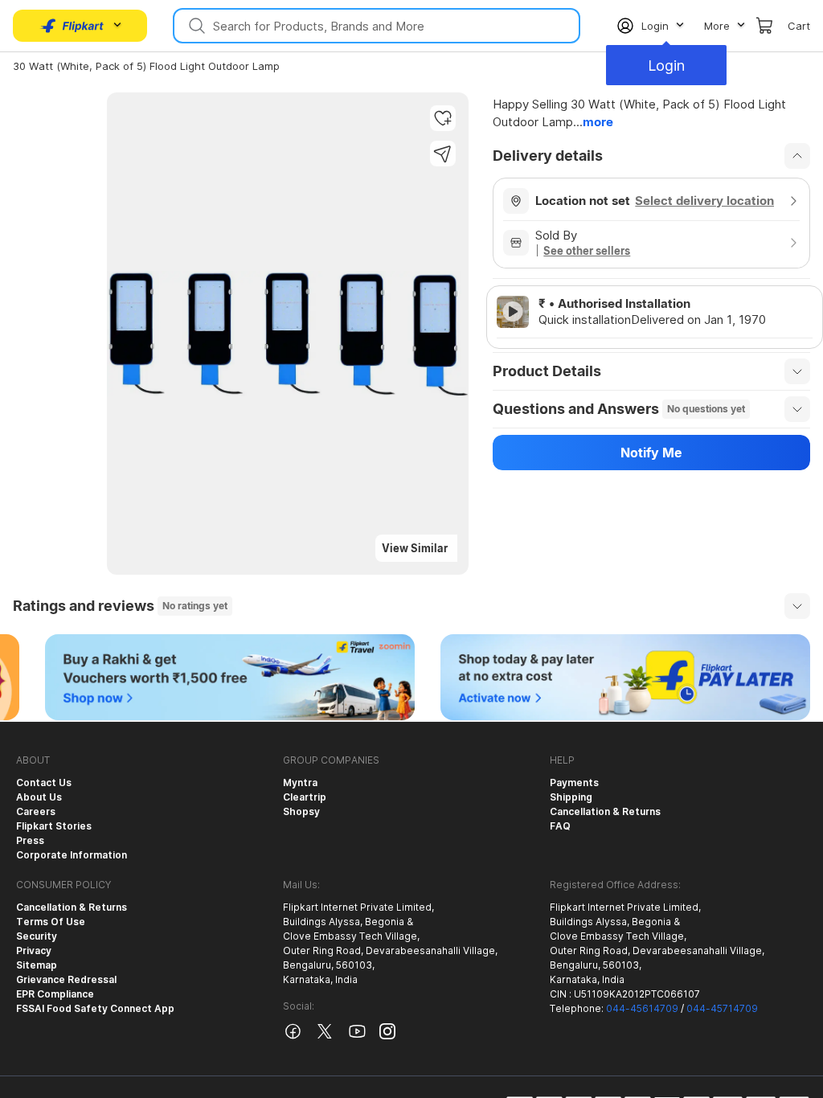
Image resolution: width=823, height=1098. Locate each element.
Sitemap (36, 965)
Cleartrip (304, 797)
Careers (35, 811)
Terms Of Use (50, 922)
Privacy (33, 950)
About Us (39, 797)
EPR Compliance (55, 994)
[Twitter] (324, 1037)
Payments (574, 782)
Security (36, 936)
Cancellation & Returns (605, 811)
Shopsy (301, 811)
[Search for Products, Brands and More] (195, 26)
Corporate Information (71, 855)
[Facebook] (292, 1037)
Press (30, 840)
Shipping (571, 797)
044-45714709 (722, 1008)
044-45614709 (642, 1008)
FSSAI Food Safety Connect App (95, 1008)
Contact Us (44, 782)
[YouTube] (356, 1037)
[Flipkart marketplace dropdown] (72, 25)
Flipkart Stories (54, 826)
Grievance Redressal (66, 979)
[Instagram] (387, 1036)
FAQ (560, 826)
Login (666, 65)
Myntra (300, 782)
